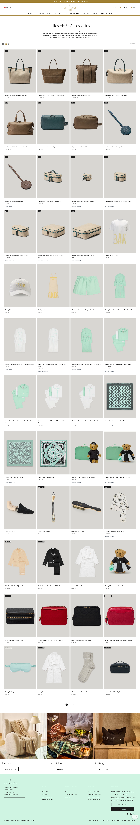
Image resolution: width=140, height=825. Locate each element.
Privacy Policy (77, 417)
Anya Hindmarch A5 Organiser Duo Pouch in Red (51, 640)
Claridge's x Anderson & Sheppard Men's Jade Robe (119, 310)
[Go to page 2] (73, 704)
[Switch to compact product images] (8, 44)
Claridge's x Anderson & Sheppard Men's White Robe (19, 364)
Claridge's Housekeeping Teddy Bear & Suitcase (117, 477)
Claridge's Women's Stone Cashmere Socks (83, 692)
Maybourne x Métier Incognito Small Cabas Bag (51, 95)
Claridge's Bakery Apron (44, 310)
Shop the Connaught (95, 794)
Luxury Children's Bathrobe (78, 586)
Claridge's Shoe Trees (10, 531)
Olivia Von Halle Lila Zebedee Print (114, 531)
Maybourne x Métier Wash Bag (46, 147)
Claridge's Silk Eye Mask (11, 692)
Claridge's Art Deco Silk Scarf (46, 477)
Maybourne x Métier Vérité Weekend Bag (116, 95)
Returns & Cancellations (129, 820)
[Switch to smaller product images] (6, 44)
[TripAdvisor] (134, 814)
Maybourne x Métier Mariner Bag (80, 95)
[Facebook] (123, 814)
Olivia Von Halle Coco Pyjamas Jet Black (49, 586)
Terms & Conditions (93, 820)
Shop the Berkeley (94, 797)
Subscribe (84, 422)
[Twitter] (131, 814)
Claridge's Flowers (94, 799)
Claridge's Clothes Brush (78, 531)
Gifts (95, 13)
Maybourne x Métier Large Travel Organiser (83, 255)
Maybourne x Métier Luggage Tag (114, 147)
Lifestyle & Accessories (71, 13)
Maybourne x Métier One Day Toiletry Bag (49, 201)
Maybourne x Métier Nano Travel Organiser (83, 201)
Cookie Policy (116, 820)
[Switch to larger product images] (3, 44)
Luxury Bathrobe (42, 692)
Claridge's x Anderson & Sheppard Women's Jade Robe (86, 364)
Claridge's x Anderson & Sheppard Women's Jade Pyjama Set (118, 365)
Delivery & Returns (71, 794)
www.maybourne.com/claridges (14, 797)
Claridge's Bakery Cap (11, 310)
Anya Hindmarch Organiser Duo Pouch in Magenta (118, 640)
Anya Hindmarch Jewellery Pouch (14, 640)
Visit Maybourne (93, 791)
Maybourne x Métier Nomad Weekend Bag (16, 147)
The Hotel (45, 794)
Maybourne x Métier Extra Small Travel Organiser (118, 201)
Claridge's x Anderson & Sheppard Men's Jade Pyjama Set (19, 422)
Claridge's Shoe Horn (44, 531)
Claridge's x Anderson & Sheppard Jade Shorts (83, 310)
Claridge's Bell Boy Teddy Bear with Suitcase (83, 477)
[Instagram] (127, 814)
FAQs (66, 791)
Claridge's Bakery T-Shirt (111, 255)
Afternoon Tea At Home (43, 13)
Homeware (57, 13)
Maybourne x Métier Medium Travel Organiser (51, 255)
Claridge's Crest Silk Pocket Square (14, 477)
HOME (62, 20)
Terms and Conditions (86, 417)
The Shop (45, 791)
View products (10, 769)
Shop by (30, 13)
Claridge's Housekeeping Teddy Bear (115, 586)
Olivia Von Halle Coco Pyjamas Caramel (15, 586)
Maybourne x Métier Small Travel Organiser (17, 255)
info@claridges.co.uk (11, 794)
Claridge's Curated (106, 13)
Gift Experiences (47, 799)
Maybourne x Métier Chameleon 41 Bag (16, 95)
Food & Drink (86, 13)
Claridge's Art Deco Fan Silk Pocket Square (116, 420)
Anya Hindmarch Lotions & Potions (81, 640)
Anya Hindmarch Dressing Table (113, 692)
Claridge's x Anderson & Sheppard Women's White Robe (52, 365)
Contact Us (68, 797)
